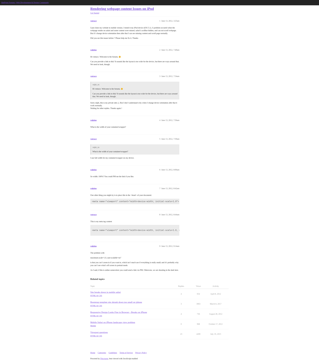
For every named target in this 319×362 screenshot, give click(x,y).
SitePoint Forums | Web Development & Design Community (25, 2)
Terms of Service (126, 353)
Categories (102, 353)
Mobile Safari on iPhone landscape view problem (112, 322)
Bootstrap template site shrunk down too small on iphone (116, 302)
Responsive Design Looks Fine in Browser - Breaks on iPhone (118, 312)
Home (92, 353)
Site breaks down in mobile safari (105, 292)
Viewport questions (99, 332)
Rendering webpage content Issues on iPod (122, 9)
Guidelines (113, 353)
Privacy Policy (141, 353)
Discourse (104, 359)
